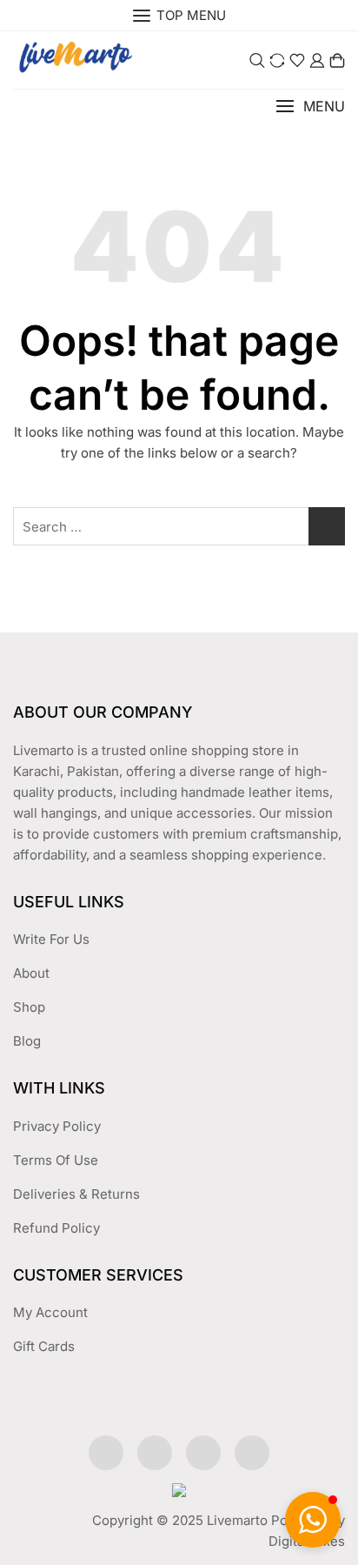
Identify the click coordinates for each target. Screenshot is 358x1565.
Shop (29, 1007)
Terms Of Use (55, 1160)
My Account (50, 1312)
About (31, 973)
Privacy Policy (57, 1126)
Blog (27, 1041)
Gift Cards (44, 1346)
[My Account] (317, 60)
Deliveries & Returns (76, 1194)
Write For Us (51, 939)
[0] (337, 60)
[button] (310, 106)
